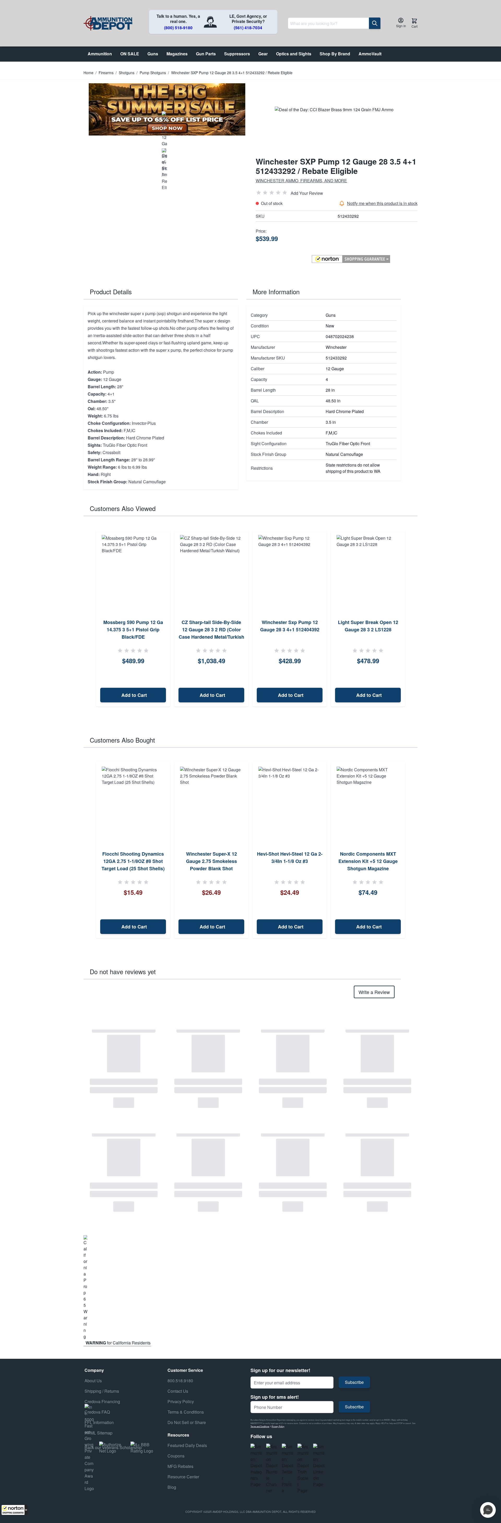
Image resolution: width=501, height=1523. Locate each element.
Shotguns (126, 72)
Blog (172, 1487)
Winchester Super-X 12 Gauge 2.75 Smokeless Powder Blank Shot (211, 861)
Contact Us (178, 1391)
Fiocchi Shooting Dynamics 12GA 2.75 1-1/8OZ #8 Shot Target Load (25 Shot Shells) (133, 861)
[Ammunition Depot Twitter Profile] (287, 1469)
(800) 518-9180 (178, 28)
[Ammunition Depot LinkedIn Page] (319, 1465)
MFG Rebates (180, 1466)
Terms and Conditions (259, 1426)
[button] (14, 1510)
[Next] (412, 619)
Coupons (176, 1456)
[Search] (374, 23)
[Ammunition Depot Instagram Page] (256, 1465)
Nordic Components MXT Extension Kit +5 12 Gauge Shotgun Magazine (368, 861)
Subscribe (354, 1382)
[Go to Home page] (108, 23)
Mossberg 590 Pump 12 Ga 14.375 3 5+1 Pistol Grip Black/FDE (133, 629)
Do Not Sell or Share (187, 1422)
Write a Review (374, 992)
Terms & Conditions (186, 1412)
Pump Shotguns (153, 72)
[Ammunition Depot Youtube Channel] (272, 1469)
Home (88, 72)
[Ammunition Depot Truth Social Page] (303, 1469)
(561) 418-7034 (248, 28)
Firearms (106, 72)
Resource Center (183, 1477)
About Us (93, 1381)
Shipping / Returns (102, 1391)
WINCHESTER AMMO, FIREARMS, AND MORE (301, 181)
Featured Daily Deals (187, 1445)
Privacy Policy (278, 1426)
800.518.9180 (180, 1381)
